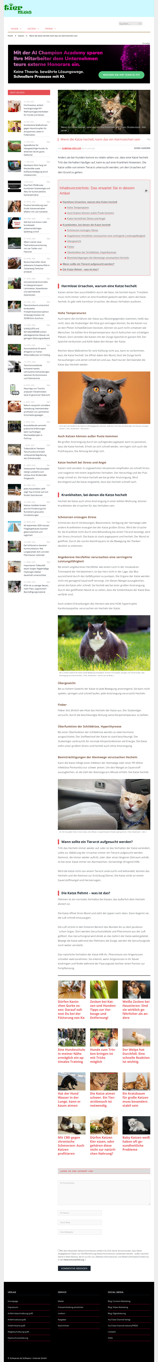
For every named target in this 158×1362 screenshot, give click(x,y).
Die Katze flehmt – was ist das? (81, 269)
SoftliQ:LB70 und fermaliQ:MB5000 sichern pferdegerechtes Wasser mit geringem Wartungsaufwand (37, 333)
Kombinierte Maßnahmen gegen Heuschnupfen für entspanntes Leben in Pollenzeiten (36, 130)
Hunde (14, 28)
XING (110, 1338)
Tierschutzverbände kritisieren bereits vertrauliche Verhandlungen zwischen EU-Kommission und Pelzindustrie (36, 372)
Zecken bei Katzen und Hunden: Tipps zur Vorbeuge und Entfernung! (103, 1010)
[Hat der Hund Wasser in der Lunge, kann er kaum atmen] (72, 1081)
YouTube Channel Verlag (119, 1319)
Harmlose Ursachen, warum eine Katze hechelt (90, 202)
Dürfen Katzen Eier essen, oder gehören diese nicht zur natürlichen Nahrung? (103, 1146)
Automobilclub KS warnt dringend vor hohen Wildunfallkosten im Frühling (37, 351)
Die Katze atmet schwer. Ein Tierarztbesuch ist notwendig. (102, 1100)
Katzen (32, 28)
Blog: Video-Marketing (118, 1307)
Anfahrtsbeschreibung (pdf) (20, 1313)
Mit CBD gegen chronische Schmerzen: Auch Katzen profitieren (71, 1146)
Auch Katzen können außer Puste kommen (90, 213)
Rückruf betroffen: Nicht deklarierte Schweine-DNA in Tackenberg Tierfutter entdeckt (37, 267)
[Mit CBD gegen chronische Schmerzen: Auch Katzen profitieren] (72, 1125)
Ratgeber (62, 1319)
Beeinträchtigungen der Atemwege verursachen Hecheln (98, 257)
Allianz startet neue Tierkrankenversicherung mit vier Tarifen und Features (35, 247)
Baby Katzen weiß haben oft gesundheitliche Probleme (136, 1144)
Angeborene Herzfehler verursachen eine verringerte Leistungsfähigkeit (106, 236)
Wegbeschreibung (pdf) (18, 1331)
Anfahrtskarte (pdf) (16, 1325)
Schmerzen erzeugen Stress (82, 230)
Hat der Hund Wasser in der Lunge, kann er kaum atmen (69, 1100)
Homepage (13, 1301)
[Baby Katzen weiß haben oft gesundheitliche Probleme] (136, 1125)
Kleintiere (145, 148)
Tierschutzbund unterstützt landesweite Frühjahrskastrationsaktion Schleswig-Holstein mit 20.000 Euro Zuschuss (36, 312)
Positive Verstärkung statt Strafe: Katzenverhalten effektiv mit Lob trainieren (36, 208)
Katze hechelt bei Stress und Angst (86, 218)
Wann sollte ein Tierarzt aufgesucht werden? (88, 264)
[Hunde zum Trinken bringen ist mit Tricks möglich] (104, 1037)
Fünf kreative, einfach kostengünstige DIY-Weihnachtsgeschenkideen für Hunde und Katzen (36, 110)
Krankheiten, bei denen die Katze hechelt (86, 225)
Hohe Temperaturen (78, 207)
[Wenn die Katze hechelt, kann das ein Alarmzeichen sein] (104, 112)
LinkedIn (112, 1331)
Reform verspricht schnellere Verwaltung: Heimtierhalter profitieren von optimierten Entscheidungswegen (37, 410)
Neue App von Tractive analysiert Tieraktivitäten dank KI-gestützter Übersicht (37, 391)
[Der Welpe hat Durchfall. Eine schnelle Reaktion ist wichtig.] (136, 1037)
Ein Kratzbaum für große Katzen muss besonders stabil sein (135, 1100)
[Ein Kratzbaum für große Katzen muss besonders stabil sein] (136, 1081)
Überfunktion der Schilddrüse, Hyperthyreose (91, 252)
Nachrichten (63, 1325)
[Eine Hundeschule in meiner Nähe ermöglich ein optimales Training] (72, 1037)
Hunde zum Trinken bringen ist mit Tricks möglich (103, 1056)
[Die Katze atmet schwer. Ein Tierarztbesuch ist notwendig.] (104, 1081)
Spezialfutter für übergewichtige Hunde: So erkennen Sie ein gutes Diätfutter (36, 150)
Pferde (49, 28)
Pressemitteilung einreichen (70, 1307)
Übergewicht (74, 241)
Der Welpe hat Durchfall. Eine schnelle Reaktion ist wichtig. (136, 1056)
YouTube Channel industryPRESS (123, 1325)
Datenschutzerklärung (74, 1259)
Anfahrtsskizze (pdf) (17, 1319)
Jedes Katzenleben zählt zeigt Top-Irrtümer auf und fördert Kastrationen (36, 492)
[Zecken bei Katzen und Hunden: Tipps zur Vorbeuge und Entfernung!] (104, 990)
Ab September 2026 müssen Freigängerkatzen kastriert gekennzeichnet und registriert (36, 530)
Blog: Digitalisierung (117, 1313)
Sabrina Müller (71, 148)
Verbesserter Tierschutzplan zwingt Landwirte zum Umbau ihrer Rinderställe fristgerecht (36, 473)
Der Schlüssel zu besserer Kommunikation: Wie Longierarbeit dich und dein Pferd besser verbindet (36, 550)
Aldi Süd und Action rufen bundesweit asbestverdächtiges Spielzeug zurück (35, 227)
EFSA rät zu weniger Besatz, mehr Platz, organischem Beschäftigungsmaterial (36, 588)
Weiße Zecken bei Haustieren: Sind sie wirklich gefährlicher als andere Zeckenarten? (136, 1010)
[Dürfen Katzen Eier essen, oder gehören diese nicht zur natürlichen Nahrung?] (104, 1125)
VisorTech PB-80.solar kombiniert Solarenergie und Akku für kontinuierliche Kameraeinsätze (37, 190)
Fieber (70, 246)
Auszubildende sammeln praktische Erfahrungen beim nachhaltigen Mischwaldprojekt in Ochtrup (35, 432)
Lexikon (61, 1313)
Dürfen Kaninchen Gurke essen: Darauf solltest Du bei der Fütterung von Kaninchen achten (71, 1010)
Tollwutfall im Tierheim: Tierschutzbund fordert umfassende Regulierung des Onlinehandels (35, 453)
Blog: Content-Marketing (119, 1301)
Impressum (13, 1307)
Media (61, 1301)
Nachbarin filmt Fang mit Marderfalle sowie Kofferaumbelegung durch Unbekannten (36, 170)
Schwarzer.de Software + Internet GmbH (28, 1358)
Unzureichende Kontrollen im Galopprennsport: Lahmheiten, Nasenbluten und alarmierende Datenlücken (36, 288)
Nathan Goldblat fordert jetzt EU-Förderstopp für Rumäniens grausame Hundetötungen (35, 510)
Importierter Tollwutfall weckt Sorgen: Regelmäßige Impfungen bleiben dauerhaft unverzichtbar (36, 570)
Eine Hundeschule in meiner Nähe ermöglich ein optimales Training (71, 1056)
